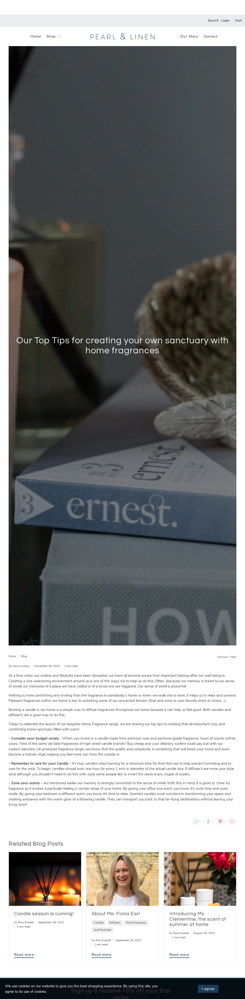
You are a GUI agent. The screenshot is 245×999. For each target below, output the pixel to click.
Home (35, 36)
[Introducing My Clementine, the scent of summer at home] (200, 879)
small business (102, 930)
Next (233, 657)
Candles (99, 922)
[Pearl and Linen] (122, 36)
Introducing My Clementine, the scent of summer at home (197, 919)
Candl (62, 763)
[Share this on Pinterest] (220, 821)
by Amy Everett (23, 922)
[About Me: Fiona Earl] (122, 879)
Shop (51, 36)
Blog (24, 656)
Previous (222, 657)
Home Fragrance (94, 724)
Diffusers (114, 922)
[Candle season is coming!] (45, 879)
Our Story (189, 36)
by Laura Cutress (19, 666)
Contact (210, 36)
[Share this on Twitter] (196, 821)
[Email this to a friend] (231, 821)
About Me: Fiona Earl (116, 913)
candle (103, 738)
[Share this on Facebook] (208, 821)
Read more (24, 954)
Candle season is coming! (44, 913)
